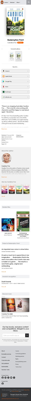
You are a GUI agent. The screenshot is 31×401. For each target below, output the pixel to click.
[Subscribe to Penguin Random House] (27, 335)
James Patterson (8, 235)
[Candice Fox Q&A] (15, 305)
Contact (4, 357)
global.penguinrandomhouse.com (10, 398)
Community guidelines (20, 353)
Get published (5, 363)
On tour (20, 42)
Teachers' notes (5, 369)
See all (3, 196)
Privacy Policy (26, 390)
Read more (4, 129)
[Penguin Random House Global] (6, 395)
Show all (4, 272)
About (3, 351)
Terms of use (18, 367)
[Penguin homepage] (2, 2)
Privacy (17, 364)
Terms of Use (20, 340)
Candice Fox (12, 42)
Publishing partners (19, 356)
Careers (17, 351)
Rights (16, 359)
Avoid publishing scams (20, 361)
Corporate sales (6, 360)
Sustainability (5, 366)
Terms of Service (15, 391)
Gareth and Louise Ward (23, 238)
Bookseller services (6, 354)
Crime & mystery (19, 136)
